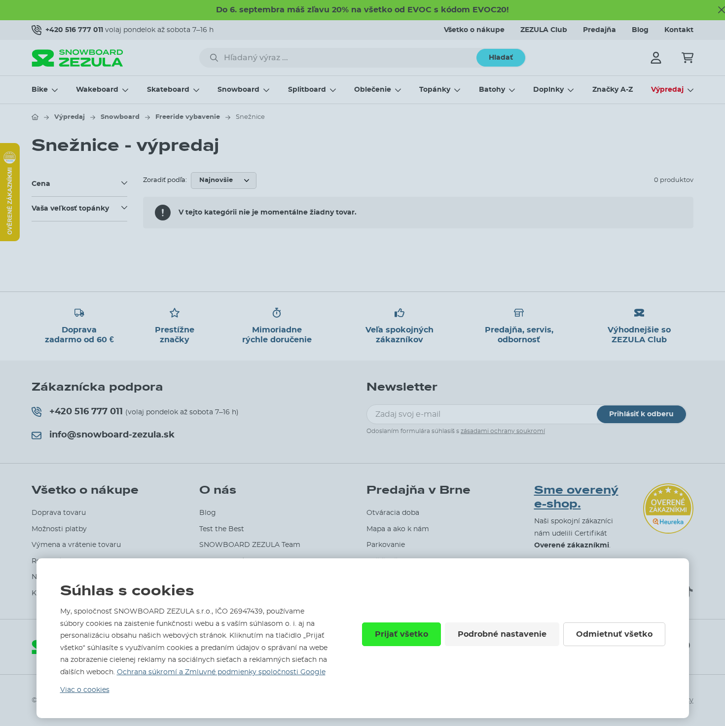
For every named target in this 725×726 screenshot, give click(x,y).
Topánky (434, 89)
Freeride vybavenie (187, 117)
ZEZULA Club (543, 30)
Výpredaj (667, 89)
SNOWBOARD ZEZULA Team (249, 545)
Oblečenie (372, 89)
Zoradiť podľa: (165, 180)
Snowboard (238, 89)
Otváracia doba (392, 512)
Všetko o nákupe (474, 30)
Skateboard (168, 89)
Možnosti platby (59, 529)
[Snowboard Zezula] (77, 58)
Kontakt (678, 30)
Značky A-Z (612, 89)
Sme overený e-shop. (576, 497)
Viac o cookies (84, 690)
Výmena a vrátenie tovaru (76, 545)
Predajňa (599, 30)
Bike (40, 89)
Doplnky (548, 89)
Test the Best (221, 529)
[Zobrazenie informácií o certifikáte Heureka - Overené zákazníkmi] (10, 239)
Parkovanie (385, 545)
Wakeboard (97, 89)
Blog (640, 30)
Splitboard (307, 89)
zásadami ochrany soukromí (503, 431)
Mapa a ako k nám (397, 529)
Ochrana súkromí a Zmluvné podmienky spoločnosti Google (221, 672)
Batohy (492, 89)
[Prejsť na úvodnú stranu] (35, 117)
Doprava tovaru (59, 512)
